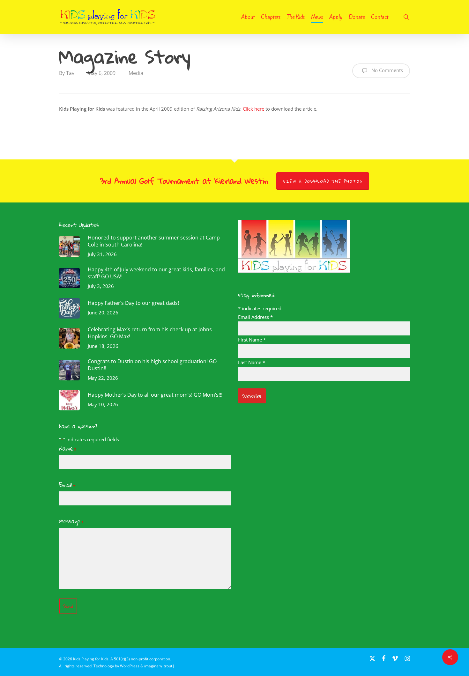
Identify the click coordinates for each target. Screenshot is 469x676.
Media (136, 73)
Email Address (255, 317)
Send (68, 606)
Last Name (251, 362)
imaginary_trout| (159, 666)
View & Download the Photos (322, 181)
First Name (252, 339)
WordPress (129, 666)
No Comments (386, 70)
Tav (70, 73)
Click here (253, 109)
